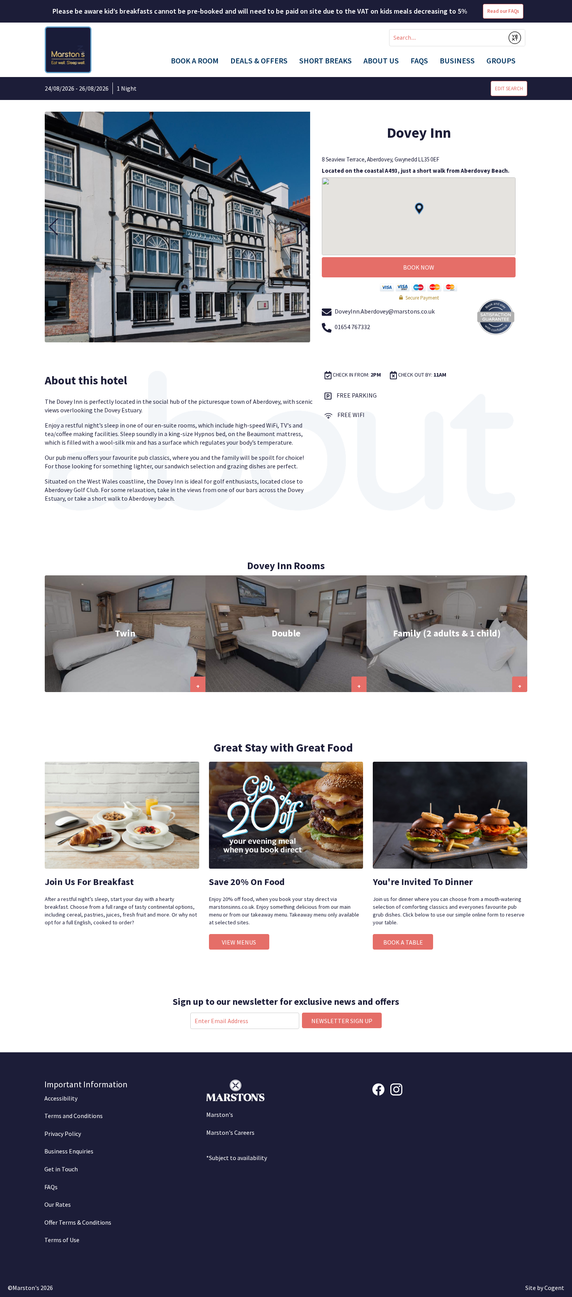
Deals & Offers (259, 60)
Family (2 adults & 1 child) (447, 633)
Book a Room (195, 60)
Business (457, 60)
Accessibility (60, 1098)
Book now (418, 267)
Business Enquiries (68, 1151)
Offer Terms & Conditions (77, 1222)
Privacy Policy (62, 1134)
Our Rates (57, 1204)
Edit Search (509, 88)
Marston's (219, 1114)
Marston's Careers (230, 1132)
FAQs (419, 60)
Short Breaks (325, 60)
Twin (125, 633)
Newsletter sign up (341, 1021)
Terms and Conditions (73, 1116)
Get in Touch (61, 1169)
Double (286, 633)
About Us (381, 60)
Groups (501, 60)
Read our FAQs (503, 11)
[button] (54, 226)
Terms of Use (61, 1240)
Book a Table (403, 942)
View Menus (239, 942)
